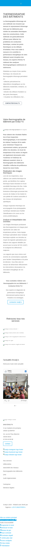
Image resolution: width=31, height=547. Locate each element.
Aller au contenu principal (8, 517)
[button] (3, 386)
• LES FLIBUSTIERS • (18, 507)
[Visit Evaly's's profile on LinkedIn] (5, 371)
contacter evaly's (12, 103)
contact (7, 444)
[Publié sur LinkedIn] (26, 371)
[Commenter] (8, 401)
